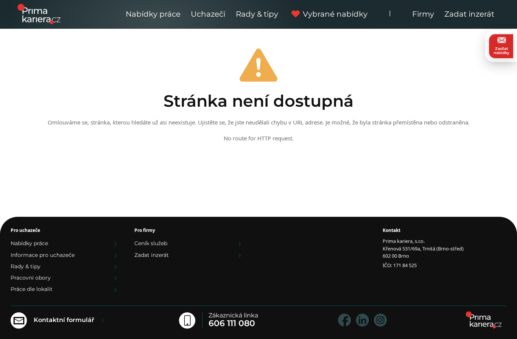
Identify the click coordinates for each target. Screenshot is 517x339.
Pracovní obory (31, 278)
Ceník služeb (150, 243)
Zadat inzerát (469, 14)
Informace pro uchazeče (43, 255)
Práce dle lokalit (32, 289)
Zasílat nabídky (501, 50)
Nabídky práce (153, 14)
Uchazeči (208, 14)
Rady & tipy (257, 14)
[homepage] (483, 319)
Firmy (423, 14)
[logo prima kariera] (39, 13)
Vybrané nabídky (335, 14)
